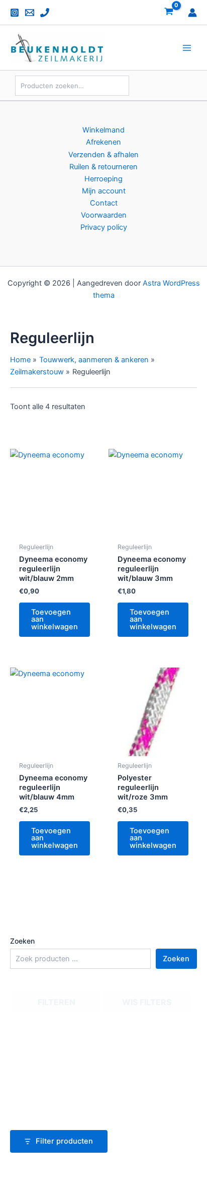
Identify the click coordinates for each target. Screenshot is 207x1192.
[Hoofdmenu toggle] (187, 48)
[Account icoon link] (192, 12)
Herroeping (103, 178)
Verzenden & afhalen (103, 154)
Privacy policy (103, 227)
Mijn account (104, 190)
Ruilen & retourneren (103, 166)
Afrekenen (103, 142)
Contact (104, 203)
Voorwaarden (104, 215)
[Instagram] (14, 12)
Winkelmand (103, 130)
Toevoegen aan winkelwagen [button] (54, 619)
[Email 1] (29, 12)
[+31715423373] (44, 12)
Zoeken (22, 941)
